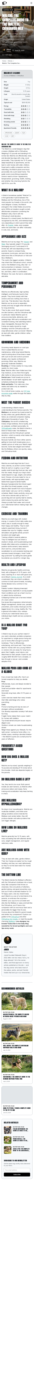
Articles (10, 61)
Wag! (3, 244)
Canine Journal (16, 577)
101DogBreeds (7, 428)
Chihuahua (15, 917)
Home (4, 61)
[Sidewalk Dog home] (4, 3)
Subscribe (17, 1174)
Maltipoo (12, 921)
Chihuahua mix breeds (10, 919)
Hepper (26, 242)
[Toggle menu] (31, 3)
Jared (6, 949)
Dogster (11, 225)
